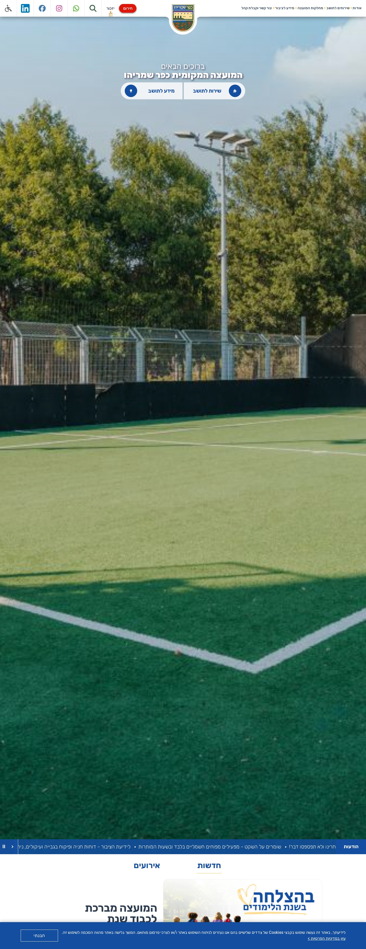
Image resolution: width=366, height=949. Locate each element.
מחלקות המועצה (310, 8)
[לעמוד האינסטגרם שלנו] (59, 8)
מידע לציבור (284, 8)
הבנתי (39, 935)
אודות (357, 8)
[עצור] (3, 846)
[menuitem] (357, 8)
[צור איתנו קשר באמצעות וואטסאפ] (76, 8)
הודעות (351, 846)
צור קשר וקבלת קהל (256, 8)
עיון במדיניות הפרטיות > (327, 938)
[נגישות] (8, 8)
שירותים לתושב (338, 8)
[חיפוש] (93, 8)
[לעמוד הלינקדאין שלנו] (25, 8)
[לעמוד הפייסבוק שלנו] (42, 8)
